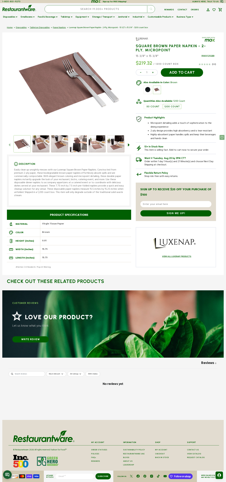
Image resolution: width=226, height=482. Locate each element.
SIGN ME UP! (176, 213)
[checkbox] (92, 374)
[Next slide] (128, 144)
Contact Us (193, 450)
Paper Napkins (59, 28)
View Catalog (194, 454)
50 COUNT (153, 106)
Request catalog (196, 457)
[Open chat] (7, 474)
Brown (173, 83)
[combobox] (100, 9)
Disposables (21, 28)
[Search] (151, 9)
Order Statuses (99, 450)
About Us (128, 461)
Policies (95, 454)
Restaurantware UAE (134, 454)
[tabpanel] (113, 394)
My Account (161, 450)
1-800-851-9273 (11, 1)
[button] (207, 9)
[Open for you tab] (219, 475)
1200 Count (179, 101)
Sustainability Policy (134, 450)
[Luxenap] (145, 41)
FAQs (93, 457)
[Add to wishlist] (214, 10)
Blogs (126, 457)
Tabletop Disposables (40, 28)
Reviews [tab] (208, 363)
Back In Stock (162, 457)
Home (10, 28)
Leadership (128, 465)
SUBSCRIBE (103, 476)
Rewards (95, 461)
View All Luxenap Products (176, 256)
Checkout (160, 454)
